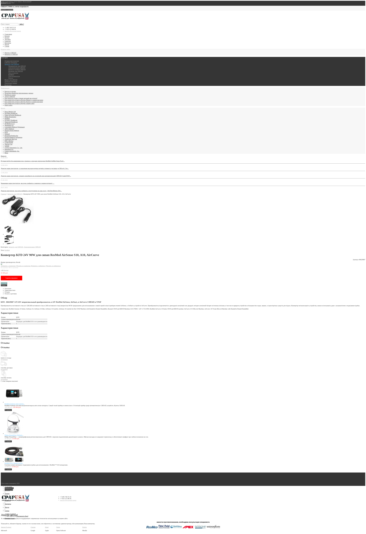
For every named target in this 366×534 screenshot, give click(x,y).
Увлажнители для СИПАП (17, 66)
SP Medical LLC (10, 123)
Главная (3, 194)
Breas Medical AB (10, 111)
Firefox (84, 527)
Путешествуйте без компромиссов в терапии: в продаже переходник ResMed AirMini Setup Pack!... (33, 161)
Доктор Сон (8, 144)
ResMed (7, 118)
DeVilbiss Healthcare (11, 113)
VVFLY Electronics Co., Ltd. (13, 148)
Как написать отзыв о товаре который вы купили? (21, 98)
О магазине (8, 34)
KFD (6, 132)
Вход (20, 1)
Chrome (33, 527)
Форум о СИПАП (10, 53)
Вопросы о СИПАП (11, 54)
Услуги (10, 78)
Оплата (7, 38)
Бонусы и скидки (10, 91)
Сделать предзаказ (11, 278)
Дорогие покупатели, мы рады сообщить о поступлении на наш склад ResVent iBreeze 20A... (31, 191)
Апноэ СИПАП (10, 96)
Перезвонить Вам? (22, 516)
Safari (47, 527)
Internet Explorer (6, 527)
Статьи (7, 46)
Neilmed (7, 134)
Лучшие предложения (12, 61)
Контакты (8, 43)
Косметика (8, 85)
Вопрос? (4, 285)
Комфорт (11, 74)
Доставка (8, 39)
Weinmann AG (9, 125)
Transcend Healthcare (11, 122)
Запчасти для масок (11, 81)
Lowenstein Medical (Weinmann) (15, 127)
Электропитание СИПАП (16, 68)
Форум (7, 44)
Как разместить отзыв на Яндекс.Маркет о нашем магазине (24, 100)
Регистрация (27, 1)
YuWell (7, 146)
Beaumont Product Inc (11, 136)
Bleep (6, 153)
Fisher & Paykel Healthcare (13, 115)
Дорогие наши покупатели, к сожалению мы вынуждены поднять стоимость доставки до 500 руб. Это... (35, 168)
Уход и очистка (13, 73)
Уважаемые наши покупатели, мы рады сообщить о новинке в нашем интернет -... (27, 183)
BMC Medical (9, 141)
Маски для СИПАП (11, 80)
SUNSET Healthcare (11, 120)
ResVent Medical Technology (13, 137)
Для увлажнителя (14, 76)
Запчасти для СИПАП (12, 64)
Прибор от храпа (10, 95)
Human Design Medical (12, 130)
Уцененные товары (11, 83)
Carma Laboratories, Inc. (12, 151)
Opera (58, 527)
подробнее (4, 359)
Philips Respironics (10, 117)
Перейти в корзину (7, 10)
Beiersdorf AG (9, 149)
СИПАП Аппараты (11, 62)
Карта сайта (8, 105)
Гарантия (8, 41)
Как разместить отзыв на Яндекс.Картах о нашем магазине (24, 102)
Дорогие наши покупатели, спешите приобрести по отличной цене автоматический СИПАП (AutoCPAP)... (36, 176)
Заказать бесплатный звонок (13, 31)
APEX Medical (9, 129)
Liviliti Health (9, 142)
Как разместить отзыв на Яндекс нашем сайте (19, 103)
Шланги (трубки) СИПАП (17, 69)
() (9, 488)
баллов (4, 270)
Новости (3, 156)
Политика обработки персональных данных (19, 93)
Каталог (7, 36)
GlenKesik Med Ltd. (11, 139)
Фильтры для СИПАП (15, 71)
